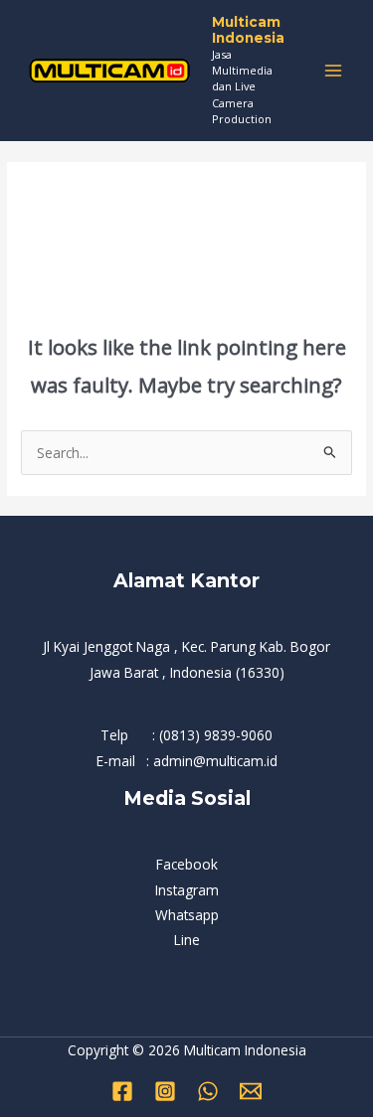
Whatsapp (187, 914)
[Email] (251, 1091)
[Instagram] (165, 1091)
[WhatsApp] (208, 1091)
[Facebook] (122, 1091)
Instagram (187, 889)
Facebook (187, 864)
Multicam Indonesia (248, 30)
